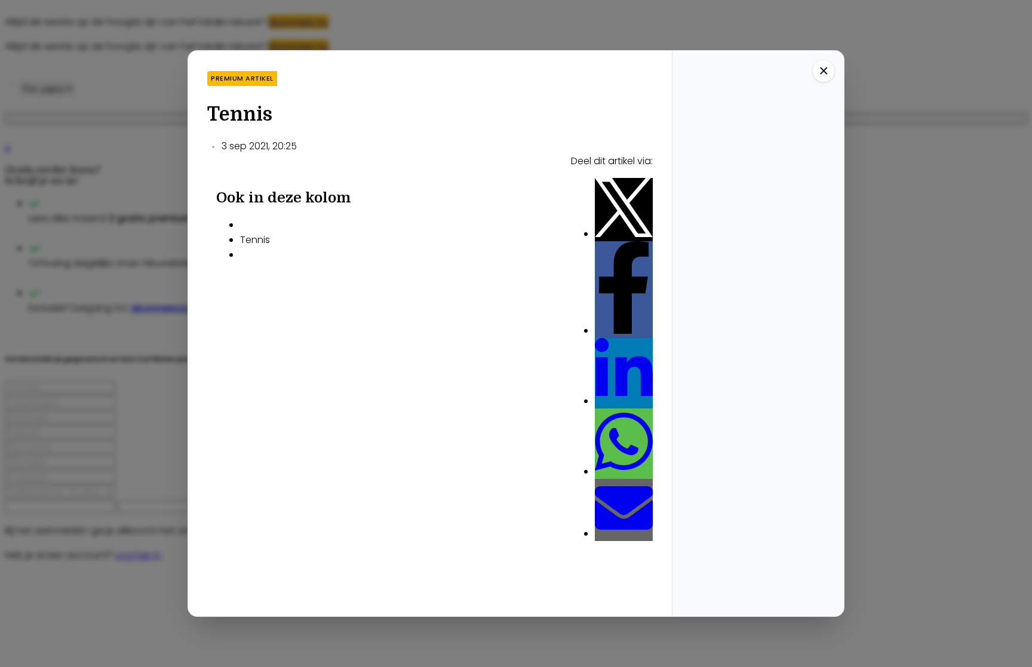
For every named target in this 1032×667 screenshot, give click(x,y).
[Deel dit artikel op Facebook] (624, 330)
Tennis (255, 240)
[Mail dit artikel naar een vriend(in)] (624, 533)
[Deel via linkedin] (624, 401)
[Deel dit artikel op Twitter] (624, 234)
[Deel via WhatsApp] (624, 471)
